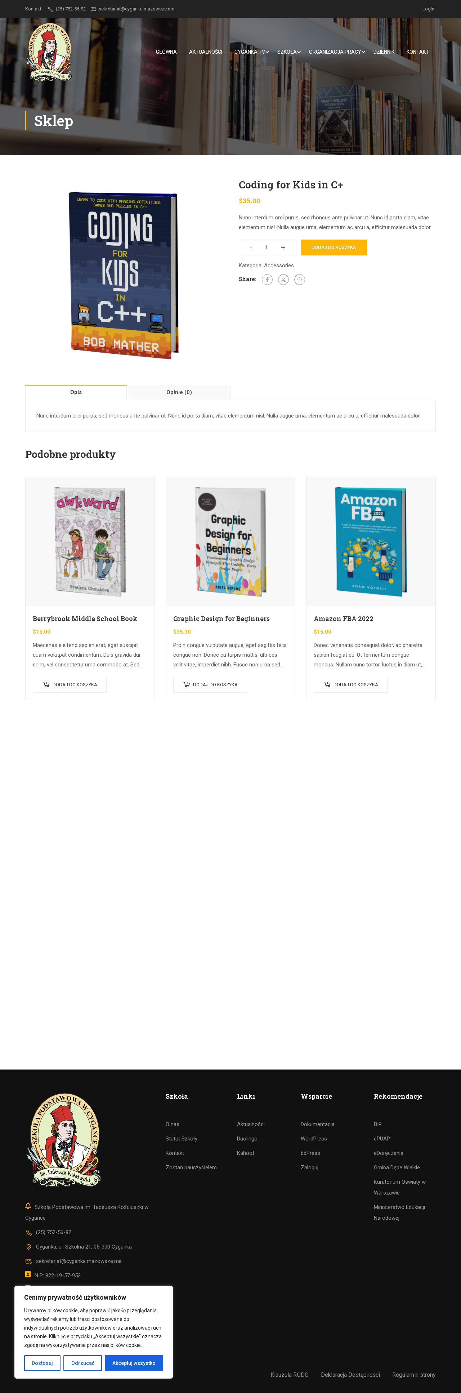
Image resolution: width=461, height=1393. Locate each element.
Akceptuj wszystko (134, 1363)
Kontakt (418, 52)
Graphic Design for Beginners (221, 618)
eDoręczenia (388, 1153)
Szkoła (287, 52)
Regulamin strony (414, 1374)
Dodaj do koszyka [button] (75, 684)
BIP (378, 1124)
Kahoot (245, 1153)
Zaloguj (309, 1167)
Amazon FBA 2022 (343, 618)
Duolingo (247, 1138)
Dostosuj (42, 1363)
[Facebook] (267, 279)
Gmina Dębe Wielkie (397, 1167)
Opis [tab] (76, 392)
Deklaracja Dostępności (350, 1374)
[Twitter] (283, 279)
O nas (172, 1124)
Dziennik (383, 52)
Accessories (279, 265)
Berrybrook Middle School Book (85, 618)
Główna (166, 52)
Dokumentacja (318, 1124)
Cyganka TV (249, 52)
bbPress (310, 1153)
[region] (93, 1332)
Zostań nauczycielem (191, 1167)
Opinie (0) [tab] (179, 392)
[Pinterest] (299, 279)
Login (428, 9)
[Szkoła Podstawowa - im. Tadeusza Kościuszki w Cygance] (48, 52)
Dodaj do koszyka (334, 247)
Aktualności (205, 52)
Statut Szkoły (181, 1138)
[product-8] (123, 275)
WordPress (314, 1138)
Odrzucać (82, 1363)
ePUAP (382, 1138)
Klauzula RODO (289, 1374)
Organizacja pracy (335, 52)
